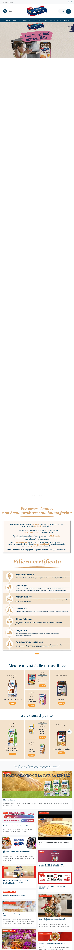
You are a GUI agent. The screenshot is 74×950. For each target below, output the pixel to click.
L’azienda (16, 20)
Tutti (17, 766)
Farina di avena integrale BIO (12, 749)
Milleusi (61, 699)
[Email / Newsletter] (69, 2)
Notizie (57, 20)
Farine (25, 20)
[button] (30, 495)
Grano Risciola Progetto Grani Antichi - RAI (54, 843)
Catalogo (46, 20)
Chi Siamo (6, 20)
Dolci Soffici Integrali (12, 699)
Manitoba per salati (61, 749)
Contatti (67, 20)
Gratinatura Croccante (43, 681)
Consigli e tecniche (52, 766)
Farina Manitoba (31, 700)
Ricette (35, 20)
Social (24, 766)
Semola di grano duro (42, 731)
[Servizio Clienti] (72, 2)
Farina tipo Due (31, 750)
